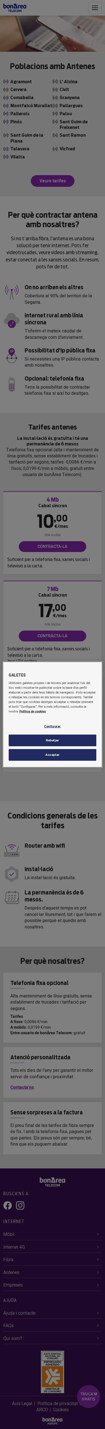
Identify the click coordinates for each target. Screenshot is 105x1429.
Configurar (52, 726)
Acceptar (52, 755)
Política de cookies (32, 711)
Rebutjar (52, 740)
